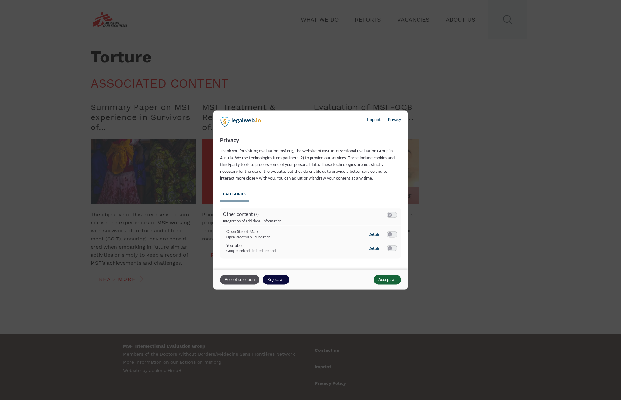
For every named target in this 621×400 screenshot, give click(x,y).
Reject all (275, 279)
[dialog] (310, 200)
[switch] (392, 215)
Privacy (394, 119)
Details (374, 234)
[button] (390, 215)
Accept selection (240, 279)
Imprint (374, 119)
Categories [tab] (234, 194)
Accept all (387, 279)
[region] (311, 202)
